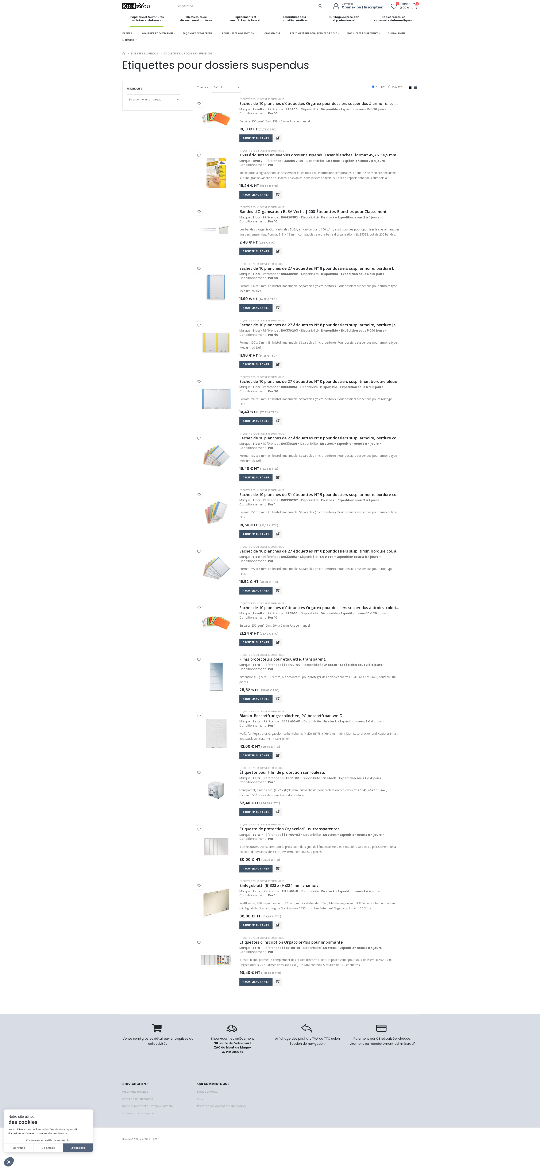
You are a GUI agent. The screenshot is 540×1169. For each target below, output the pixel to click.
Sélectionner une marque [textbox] (145, 99)
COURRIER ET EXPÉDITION (157, 33)
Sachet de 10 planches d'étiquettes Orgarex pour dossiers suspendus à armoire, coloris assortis (319, 103)
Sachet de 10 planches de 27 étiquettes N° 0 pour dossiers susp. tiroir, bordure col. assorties (319, 551)
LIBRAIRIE (128, 40)
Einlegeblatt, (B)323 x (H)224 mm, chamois (278, 885)
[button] (414, 6)
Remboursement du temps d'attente (147, 1106)
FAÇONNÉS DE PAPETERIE (197, 33)
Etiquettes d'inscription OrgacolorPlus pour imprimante (291, 942)
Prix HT (379, 87)
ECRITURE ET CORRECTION (238, 33)
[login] (337, 6)
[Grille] (411, 87)
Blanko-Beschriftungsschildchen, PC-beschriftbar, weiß (290, 715)
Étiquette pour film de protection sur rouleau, (282, 772)
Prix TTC (397, 87)
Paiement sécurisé (135, 1092)
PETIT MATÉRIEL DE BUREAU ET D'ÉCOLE (313, 33)
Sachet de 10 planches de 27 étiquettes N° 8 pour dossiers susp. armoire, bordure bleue (319, 268)
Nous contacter (208, 1092)
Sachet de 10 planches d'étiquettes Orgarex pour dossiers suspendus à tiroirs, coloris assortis (319, 607)
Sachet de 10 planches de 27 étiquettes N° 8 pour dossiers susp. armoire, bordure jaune (319, 324)
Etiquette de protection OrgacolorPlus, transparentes (289, 828)
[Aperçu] (278, 138)
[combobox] (226, 87)
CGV (200, 1099)
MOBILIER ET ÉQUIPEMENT (362, 33)
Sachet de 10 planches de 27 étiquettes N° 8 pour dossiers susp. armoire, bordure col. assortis (319, 437)
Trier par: (203, 87)
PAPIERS (127, 33)
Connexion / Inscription (362, 7)
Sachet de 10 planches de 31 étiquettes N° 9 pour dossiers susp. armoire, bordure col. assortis (319, 494)
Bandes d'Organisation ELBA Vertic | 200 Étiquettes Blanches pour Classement (313, 211)
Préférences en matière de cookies (222, 1106)
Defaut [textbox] (218, 87)
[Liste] (416, 87)
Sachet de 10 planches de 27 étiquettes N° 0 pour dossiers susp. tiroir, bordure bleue (318, 381)
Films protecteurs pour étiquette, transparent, (282, 659)
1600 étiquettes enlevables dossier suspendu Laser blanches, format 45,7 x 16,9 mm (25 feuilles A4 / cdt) (319, 154)
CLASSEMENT (272, 33)
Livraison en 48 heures (137, 1099)
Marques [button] (135, 89)
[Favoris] (394, 7)
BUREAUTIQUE (396, 33)
